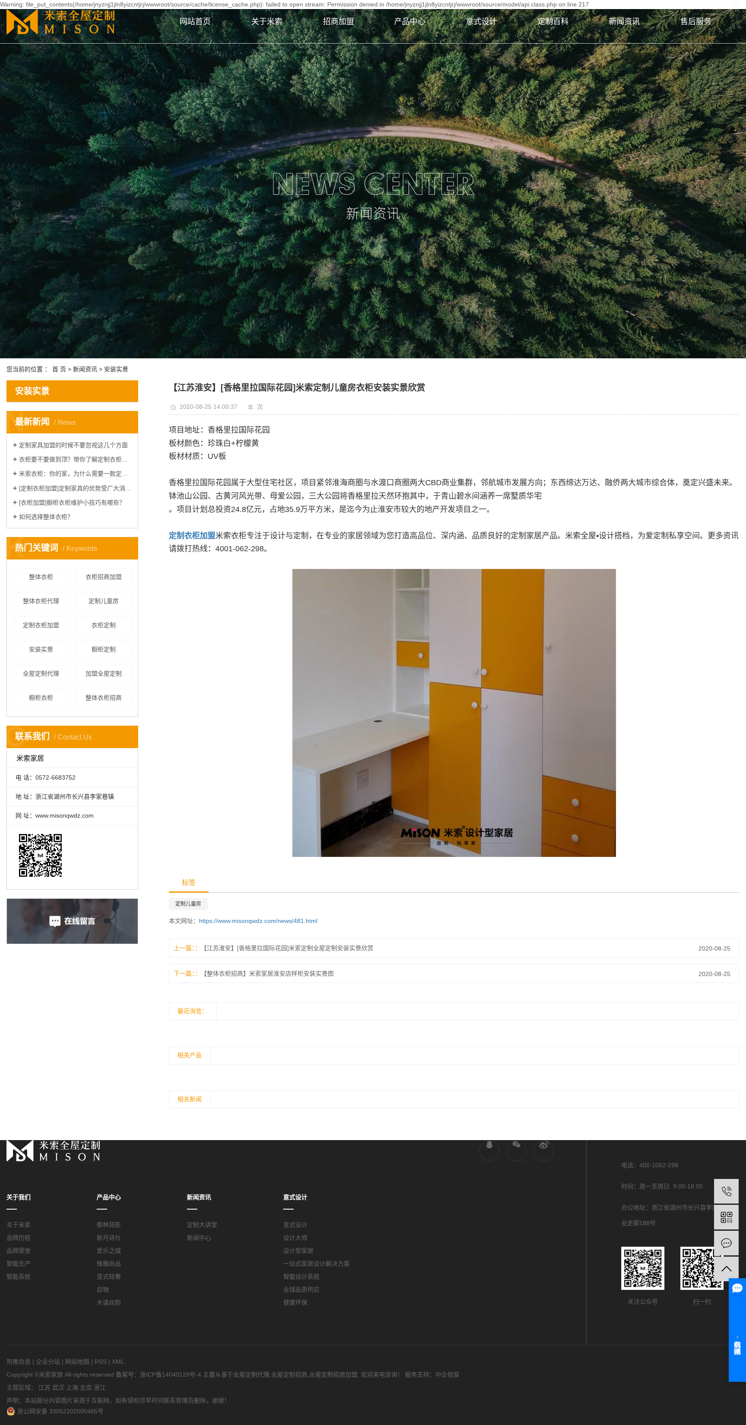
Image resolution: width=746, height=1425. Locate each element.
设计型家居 (298, 1250)
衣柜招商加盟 (103, 576)
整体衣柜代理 (41, 600)
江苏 (44, 1387)
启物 (103, 1289)
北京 (86, 1387)
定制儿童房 (104, 600)
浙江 (100, 1387)
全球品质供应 (301, 1289)
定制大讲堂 (202, 1224)
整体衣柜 (41, 576)
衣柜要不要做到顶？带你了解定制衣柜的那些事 (75, 459)
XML (118, 1361)
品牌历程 (18, 1237)
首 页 (59, 369)
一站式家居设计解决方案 (316, 1263)
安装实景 (116, 369)
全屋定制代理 (41, 673)
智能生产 (18, 1263)
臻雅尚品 (109, 1263)
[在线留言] (726, 1243)
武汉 (58, 1387)
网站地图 (77, 1361)
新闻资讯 (624, 21)
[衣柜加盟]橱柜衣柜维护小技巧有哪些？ (72, 502)
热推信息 (18, 1361)
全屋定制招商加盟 (333, 1374)
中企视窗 (447, 1374)
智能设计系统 (301, 1276)
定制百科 (553, 21)
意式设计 (481, 21)
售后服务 (695, 21)
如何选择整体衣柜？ (46, 516)
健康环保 (295, 1302)
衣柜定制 (104, 625)
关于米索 (266, 21)
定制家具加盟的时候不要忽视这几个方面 (73, 445)
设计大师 (295, 1237)
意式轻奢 (109, 1276)
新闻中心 (199, 1237)
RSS (101, 1361)
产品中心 (409, 21)
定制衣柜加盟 (41, 625)
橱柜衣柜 (41, 697)
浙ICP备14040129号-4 (170, 1374)
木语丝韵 (109, 1302)
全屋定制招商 (289, 1374)
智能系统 (18, 1276)
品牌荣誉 (18, 1250)
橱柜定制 (104, 649)
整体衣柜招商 (103, 697)
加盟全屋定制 (103, 673)
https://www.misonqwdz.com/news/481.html (258, 920)
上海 (72, 1387)
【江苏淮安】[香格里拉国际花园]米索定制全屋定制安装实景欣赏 (287, 948)
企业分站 (48, 1361)
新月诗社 (109, 1237)
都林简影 (109, 1224)
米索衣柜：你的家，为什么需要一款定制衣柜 (75, 473)
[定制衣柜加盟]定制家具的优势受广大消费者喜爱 (75, 488)
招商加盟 (338, 21)
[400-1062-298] (726, 1191)
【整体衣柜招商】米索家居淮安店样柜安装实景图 (267, 973)
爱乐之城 (109, 1250)
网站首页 (195, 21)
